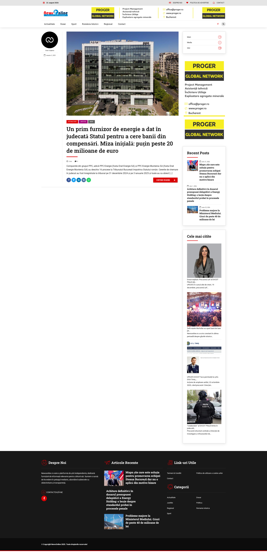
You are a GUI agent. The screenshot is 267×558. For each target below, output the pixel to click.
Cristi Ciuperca (49, 50)
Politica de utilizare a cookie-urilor (209, 473)
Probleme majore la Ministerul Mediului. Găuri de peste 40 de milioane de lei (210, 215)
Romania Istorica (203, 508)
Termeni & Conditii (174, 473)
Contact (121, 24)
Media (203, 42)
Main (91, 122)
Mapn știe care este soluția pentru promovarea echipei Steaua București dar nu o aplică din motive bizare (210, 172)
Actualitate (49, 24)
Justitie (83, 122)
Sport (73, 24)
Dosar (63, 24)
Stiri (204, 48)
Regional (108, 24)
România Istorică (90, 24)
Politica (199, 503)
